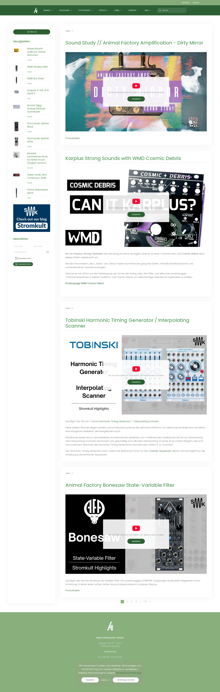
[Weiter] (150, 601)
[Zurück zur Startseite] (35, 10)
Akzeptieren (136, 99)
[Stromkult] (31, 218)
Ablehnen (104, 680)
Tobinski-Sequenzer (160, 450)
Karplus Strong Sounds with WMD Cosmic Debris (123, 158)
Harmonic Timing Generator (115, 421)
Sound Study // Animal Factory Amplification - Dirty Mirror (134, 42)
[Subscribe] (47, 252)
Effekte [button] (102, 10)
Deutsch (186, 2)
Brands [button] (47, 10)
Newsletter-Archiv (24, 258)
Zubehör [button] (132, 10)
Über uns (33, 32)
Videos (67, 31)
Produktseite (72, 138)
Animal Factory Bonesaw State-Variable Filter (120, 485)
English (196, 2)
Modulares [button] (64, 10)
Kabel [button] (117, 10)
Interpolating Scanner (146, 421)
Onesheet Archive (24, 264)
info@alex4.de (110, 651)
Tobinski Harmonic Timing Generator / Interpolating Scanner (127, 323)
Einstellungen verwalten (125, 680)
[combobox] (172, 10)
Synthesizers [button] (84, 10)
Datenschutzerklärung (128, 672)
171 (145, 601)
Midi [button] (146, 10)
